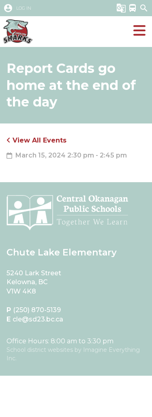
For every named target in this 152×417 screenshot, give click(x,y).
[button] (54, 8)
